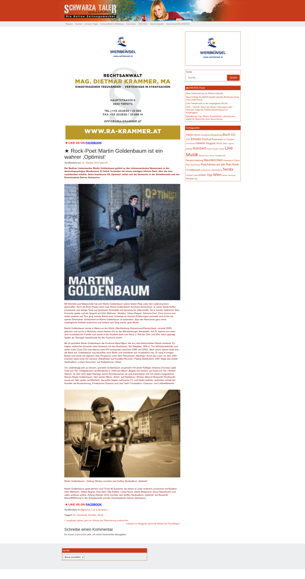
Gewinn (200, 143)
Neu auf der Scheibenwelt (215, 156)
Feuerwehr (217, 139)
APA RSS (142, 24)
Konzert (199, 148)
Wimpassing (191, 178)
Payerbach (228, 160)
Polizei (237, 160)
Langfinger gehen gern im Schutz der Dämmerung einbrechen (96, 520)
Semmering (216, 170)
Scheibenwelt (193, 170)
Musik (100, 515)
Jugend (231, 143)
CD (74, 515)
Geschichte (190, 143)
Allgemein (85, 509)
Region (69, 24)
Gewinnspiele (156, 24)
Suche (189, 72)
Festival (206, 139)
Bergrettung (216, 135)
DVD (188, 139)
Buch (226, 134)
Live (229, 148)
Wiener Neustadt (228, 175)
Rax (188, 165)
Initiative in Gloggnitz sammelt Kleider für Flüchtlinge (153, 523)
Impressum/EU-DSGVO (178, 24)
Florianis (230, 139)
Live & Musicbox (99, 509)
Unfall (195, 175)
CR (106, 162)
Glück (219, 143)
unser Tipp (205, 175)
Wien (217, 175)
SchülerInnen (205, 170)
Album (189, 134)
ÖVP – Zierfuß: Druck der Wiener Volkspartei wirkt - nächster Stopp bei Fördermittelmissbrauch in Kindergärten (210, 110)
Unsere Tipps (91, 24)
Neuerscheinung (194, 160)
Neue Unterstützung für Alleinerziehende (204, 93)
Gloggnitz (211, 143)
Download (82, 515)
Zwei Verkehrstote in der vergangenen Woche (207, 103)
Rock (235, 164)
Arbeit (197, 135)
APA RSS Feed (197, 87)
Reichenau (195, 165)
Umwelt (189, 175)
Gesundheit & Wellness (112, 24)
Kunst (209, 149)
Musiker (202, 156)
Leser (221, 149)
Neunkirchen (213, 160)
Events (78, 24)
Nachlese (131, 24)
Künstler (92, 515)
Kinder (189, 149)
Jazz (225, 143)
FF (225, 139)
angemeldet (80, 534)
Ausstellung (205, 135)
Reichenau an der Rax (216, 164)
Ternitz (228, 169)
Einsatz (196, 139)
